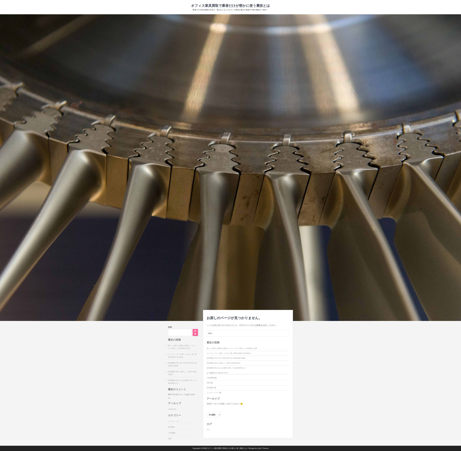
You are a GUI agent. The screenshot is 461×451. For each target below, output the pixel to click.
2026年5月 (172, 409)
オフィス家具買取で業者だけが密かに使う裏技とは (230, 5)
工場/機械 (210, 378)
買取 (208, 383)
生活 (208, 429)
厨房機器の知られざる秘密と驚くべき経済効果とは (226, 368)
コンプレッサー (212, 392)
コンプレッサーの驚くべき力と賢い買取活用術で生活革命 (228, 353)
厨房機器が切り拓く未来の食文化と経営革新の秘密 (226, 358)
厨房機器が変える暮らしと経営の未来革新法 (223, 363)
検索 (170, 327)
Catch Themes (262, 448)
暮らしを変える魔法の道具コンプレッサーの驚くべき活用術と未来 (232, 348)
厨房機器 (210, 388)
